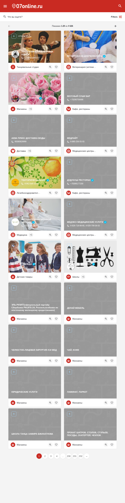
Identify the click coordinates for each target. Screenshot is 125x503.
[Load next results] (115, 26)
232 (80, 456)
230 (69, 456)
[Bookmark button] (56, 67)
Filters (114, 17)
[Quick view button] (50, 67)
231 (75, 456)
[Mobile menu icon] (5, 6)
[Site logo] (27, 6)
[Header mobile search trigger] (120, 6)
